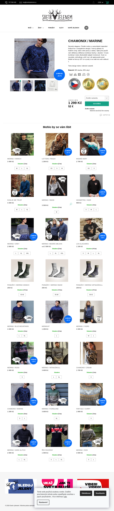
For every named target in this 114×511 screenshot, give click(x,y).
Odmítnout (86, 493)
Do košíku (97, 104)
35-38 (56, 294)
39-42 (91, 294)
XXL (27, 253)
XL (27, 168)
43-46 (22, 294)
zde (65, 497)
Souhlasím (100, 493)
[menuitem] (31, 28)
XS (51, 168)
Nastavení (43, 502)
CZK (100, 2)
